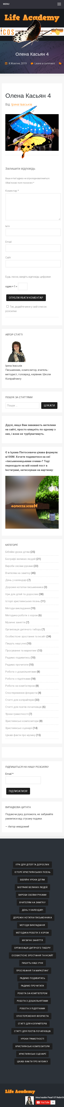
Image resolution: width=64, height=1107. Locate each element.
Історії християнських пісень (22, 601)
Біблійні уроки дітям (17, 552)
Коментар (12, 190)
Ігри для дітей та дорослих (21, 594)
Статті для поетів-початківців (23, 707)
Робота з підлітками (17, 678)
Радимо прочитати (16, 664)
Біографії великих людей (20, 559)
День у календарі (16, 580)
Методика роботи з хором (21, 615)
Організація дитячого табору (23, 629)
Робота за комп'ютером (20, 685)
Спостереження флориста (21, 692)
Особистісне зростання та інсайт (25, 636)
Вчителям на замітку (17, 573)
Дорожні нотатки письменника (24, 587)
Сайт (8, 257)
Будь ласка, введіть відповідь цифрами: (28, 276)
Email (8, 241)
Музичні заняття (15, 622)
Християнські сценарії (18, 728)
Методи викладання (17, 608)
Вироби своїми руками (19, 566)
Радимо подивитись (17, 657)
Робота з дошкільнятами (20, 671)
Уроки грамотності (16, 714)
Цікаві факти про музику (20, 735)
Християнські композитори (22, 721)
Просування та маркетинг (21, 650)
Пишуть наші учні (15, 643)
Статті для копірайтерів (19, 699)
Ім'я (7, 226)
